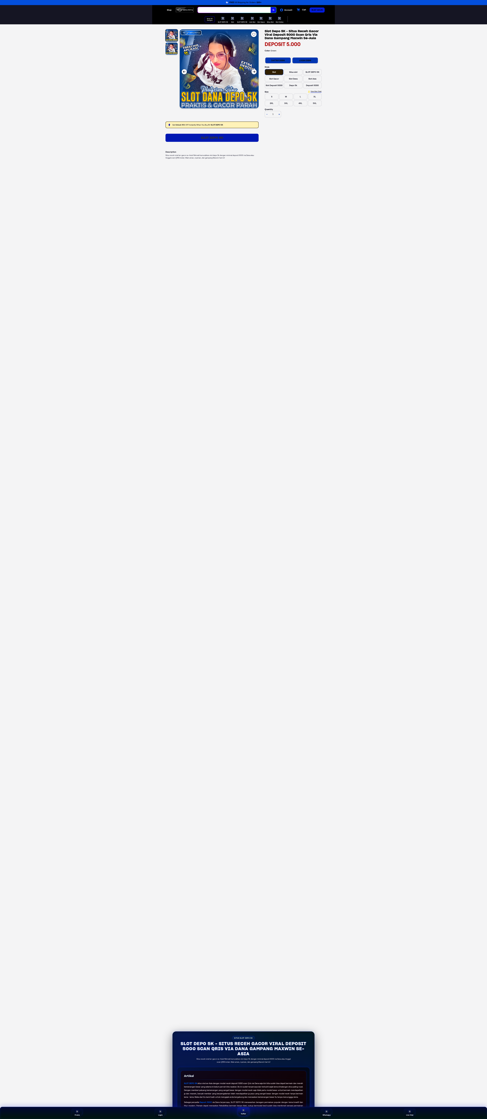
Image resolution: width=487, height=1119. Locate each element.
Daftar (243, 1114)
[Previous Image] (184, 71)
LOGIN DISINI (305, 60)
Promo (77, 1115)
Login (160, 1115)
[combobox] (234, 10)
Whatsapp (327, 1115)
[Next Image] (254, 71)
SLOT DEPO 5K (212, 138)
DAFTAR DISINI (278, 60)
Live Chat (409, 1115)
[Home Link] (184, 10)
